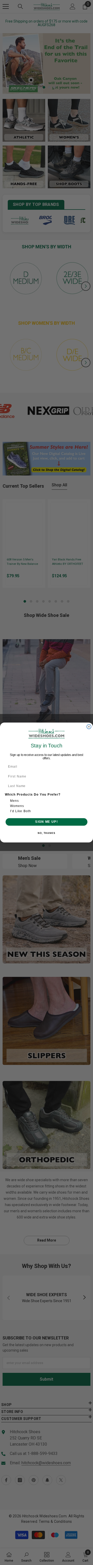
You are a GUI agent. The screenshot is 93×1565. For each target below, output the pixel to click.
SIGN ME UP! (46, 821)
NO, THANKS (46, 833)
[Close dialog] (89, 726)
